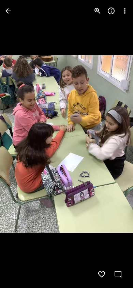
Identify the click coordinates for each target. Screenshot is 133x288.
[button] (19, 144)
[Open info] (111, 11)
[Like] (102, 274)
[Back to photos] (8, 11)
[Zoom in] (97, 11)
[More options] (125, 11)
